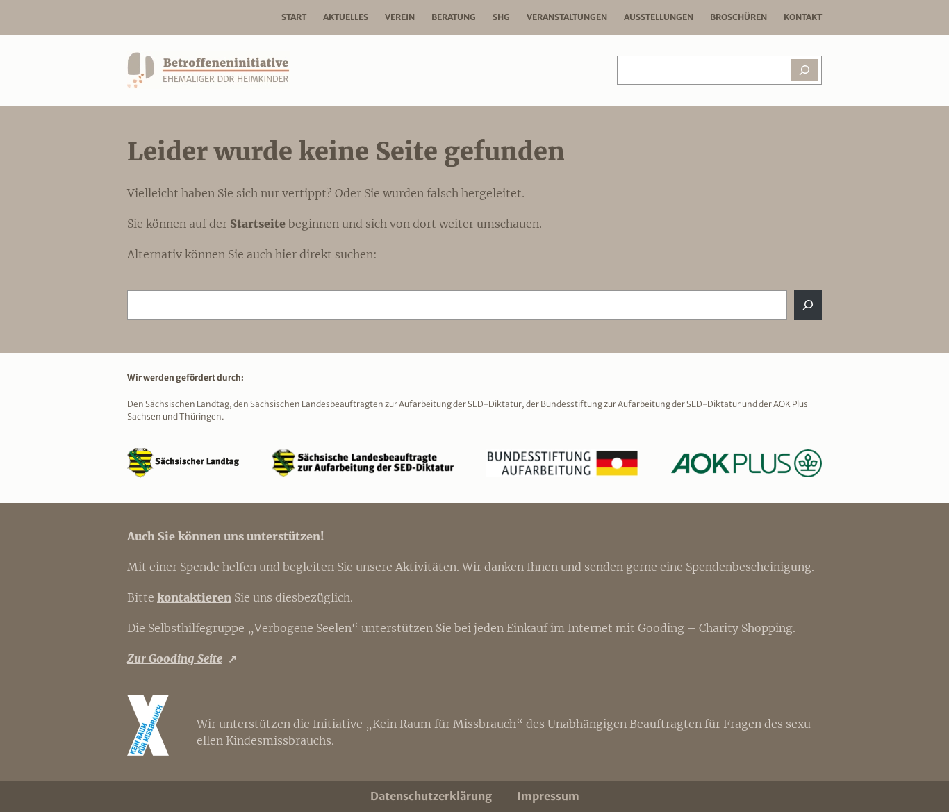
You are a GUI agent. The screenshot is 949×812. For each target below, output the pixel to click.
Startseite (258, 224)
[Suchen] (804, 70)
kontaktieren (194, 597)
